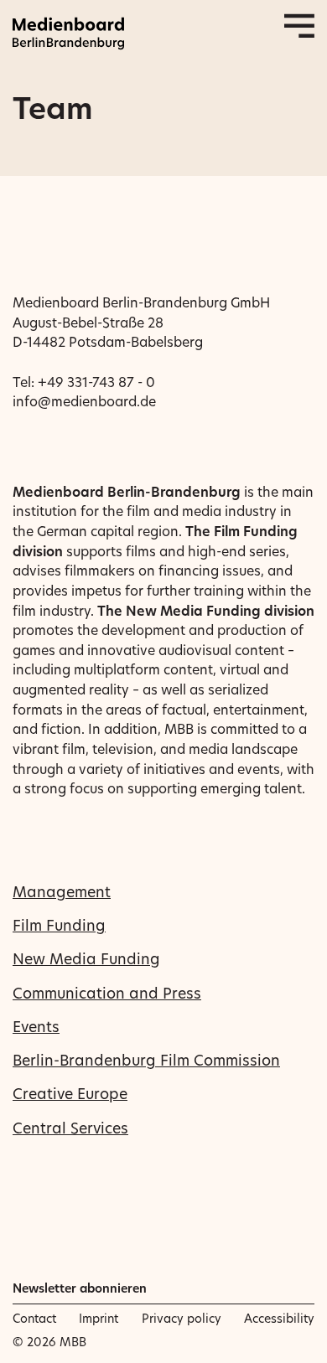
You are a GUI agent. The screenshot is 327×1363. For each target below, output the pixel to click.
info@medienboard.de (84, 401)
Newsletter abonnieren (80, 1288)
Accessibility (279, 1318)
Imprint (98, 1318)
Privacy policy (181, 1318)
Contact (34, 1318)
